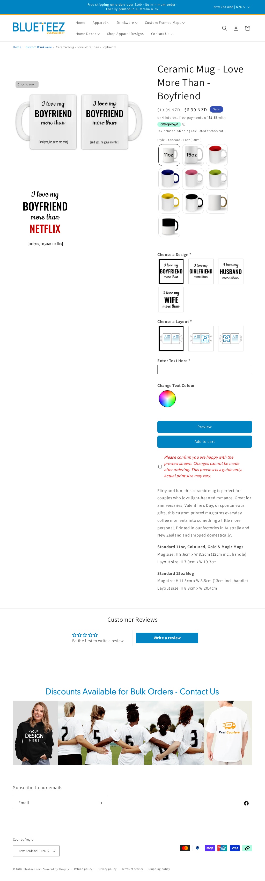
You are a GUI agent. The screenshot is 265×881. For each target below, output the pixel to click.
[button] (224, 28)
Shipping (183, 131)
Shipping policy (159, 869)
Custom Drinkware (39, 47)
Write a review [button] (167, 638)
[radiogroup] (204, 285)
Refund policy (83, 869)
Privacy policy (107, 869)
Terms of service (132, 869)
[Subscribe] (100, 803)
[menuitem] (80, 22)
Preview (204, 426)
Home (17, 47)
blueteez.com (33, 869)
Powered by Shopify (55, 869)
